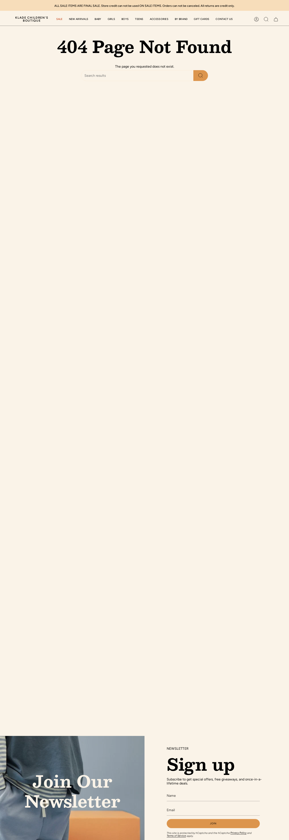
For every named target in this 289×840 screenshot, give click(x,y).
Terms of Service (176, 835)
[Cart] (276, 19)
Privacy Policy (238, 832)
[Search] (200, 75)
